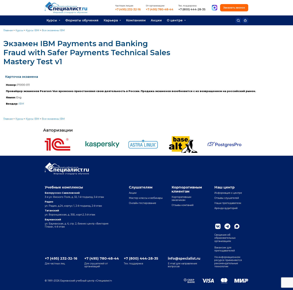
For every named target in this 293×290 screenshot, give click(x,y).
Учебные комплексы (64, 187)
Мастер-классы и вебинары (146, 198)
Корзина (245, 20)
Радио (49, 201)
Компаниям (136, 20)
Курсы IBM (32, 30)
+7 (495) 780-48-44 (159, 9)
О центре (175, 20)
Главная (8, 30)
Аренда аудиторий (226, 208)
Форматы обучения (82, 20)
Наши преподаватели (227, 203)
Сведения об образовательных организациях (225, 237)
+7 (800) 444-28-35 (192, 9)
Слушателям (141, 187)
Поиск (238, 20)
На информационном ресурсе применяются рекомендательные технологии (228, 262)
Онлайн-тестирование (142, 203)
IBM (21, 103)
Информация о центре (228, 192)
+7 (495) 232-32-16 (128, 9)
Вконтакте (217, 226)
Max (236, 226)
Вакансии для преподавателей (224, 249)
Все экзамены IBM (53, 30)
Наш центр (224, 187)
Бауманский (53, 219)
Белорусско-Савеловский (62, 192)
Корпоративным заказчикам (181, 198)
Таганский (52, 210)
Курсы (51, 20)
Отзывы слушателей (226, 198)
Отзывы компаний (182, 205)
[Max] (214, 8)
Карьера (111, 20)
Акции (156, 20)
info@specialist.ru (184, 258)
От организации (155, 5)
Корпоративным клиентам (187, 189)
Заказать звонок (234, 7)
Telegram (227, 226)
